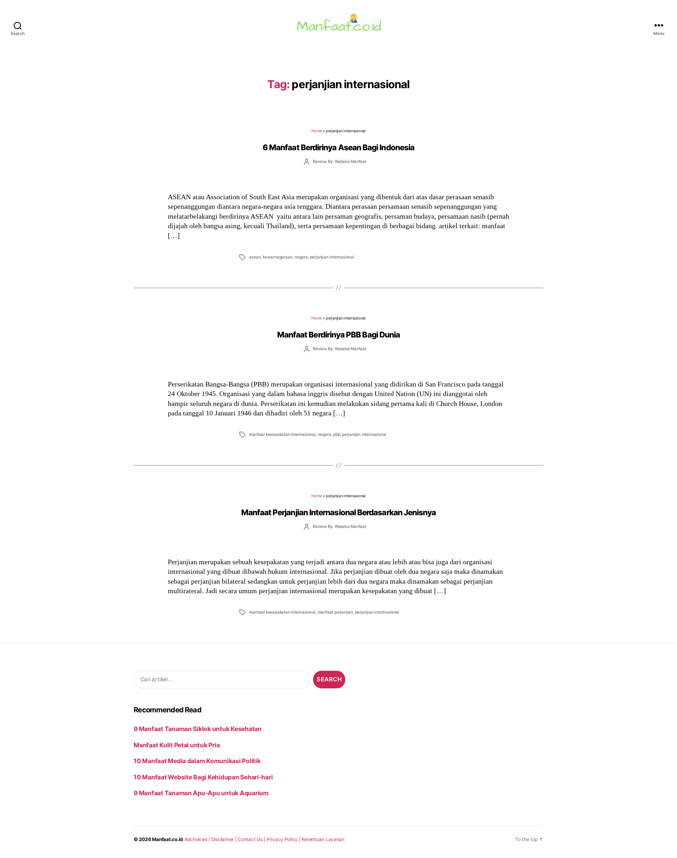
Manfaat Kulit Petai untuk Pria (177, 745)
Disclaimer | (224, 839)
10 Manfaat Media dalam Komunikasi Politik (197, 761)
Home (316, 130)
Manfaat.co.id (167, 839)
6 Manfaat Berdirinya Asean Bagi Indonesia (338, 147)
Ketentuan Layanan (322, 839)
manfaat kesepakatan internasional (282, 434)
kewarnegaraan (277, 257)
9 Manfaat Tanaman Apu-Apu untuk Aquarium (201, 793)
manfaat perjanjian (335, 612)
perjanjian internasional (332, 257)
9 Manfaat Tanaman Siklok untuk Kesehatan (198, 728)
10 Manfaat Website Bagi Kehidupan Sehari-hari (203, 777)
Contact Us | (252, 839)
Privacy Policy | (284, 839)
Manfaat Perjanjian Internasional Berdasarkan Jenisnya (338, 512)
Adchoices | (197, 839)
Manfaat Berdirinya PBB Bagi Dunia (338, 334)
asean (255, 257)
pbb (336, 434)
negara (301, 257)
